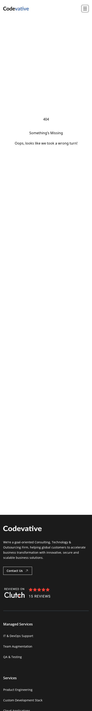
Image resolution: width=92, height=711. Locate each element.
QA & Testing (12, 657)
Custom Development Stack (22, 700)
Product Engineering (18, 690)
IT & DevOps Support (18, 636)
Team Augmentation (17, 646)
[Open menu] (85, 8)
